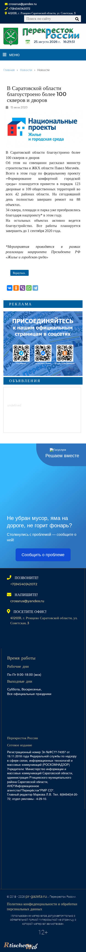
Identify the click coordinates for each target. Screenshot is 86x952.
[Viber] (22, 288)
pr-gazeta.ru (36, 896)
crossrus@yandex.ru (23, 3)
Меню (14, 54)
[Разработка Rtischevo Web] (43, 944)
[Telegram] (35, 288)
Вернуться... (19, 272)
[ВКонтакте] (9, 288)
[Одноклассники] (16, 288)
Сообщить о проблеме (43, 555)
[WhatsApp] (29, 288)
